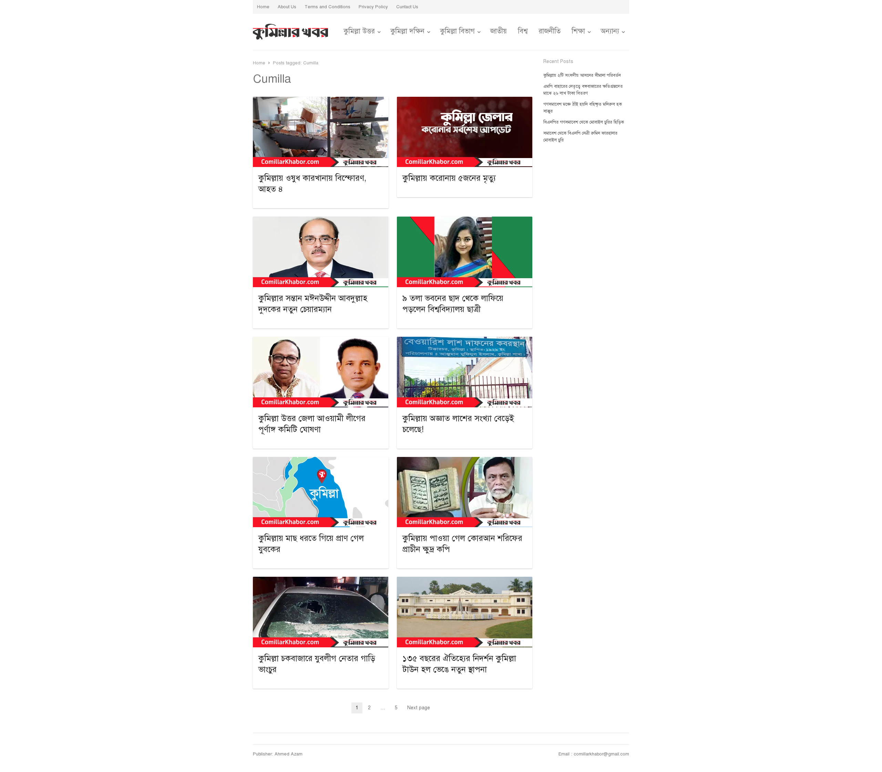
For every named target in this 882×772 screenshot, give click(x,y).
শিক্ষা (578, 31)
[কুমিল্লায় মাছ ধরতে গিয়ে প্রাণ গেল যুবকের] (320, 461)
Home (263, 7)
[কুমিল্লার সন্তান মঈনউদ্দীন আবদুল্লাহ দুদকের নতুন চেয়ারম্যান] (320, 220)
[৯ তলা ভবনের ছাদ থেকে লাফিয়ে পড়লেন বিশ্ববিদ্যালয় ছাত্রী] (464, 220)
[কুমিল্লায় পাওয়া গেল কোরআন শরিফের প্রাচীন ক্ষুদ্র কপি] (464, 461)
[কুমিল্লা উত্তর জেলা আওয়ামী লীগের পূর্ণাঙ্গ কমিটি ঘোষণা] (320, 341)
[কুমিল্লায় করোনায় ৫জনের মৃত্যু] (464, 101)
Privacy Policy (373, 7)
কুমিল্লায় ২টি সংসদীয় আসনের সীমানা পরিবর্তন (582, 75)
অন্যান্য (610, 31)
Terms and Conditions (327, 7)
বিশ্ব (522, 31)
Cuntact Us (407, 7)
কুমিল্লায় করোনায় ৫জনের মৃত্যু (449, 178)
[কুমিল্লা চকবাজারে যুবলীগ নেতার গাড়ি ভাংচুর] (320, 581)
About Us (287, 7)
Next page (418, 708)
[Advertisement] (586, 274)
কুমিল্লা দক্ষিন (407, 31)
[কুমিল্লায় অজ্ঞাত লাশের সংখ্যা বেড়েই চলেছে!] (464, 341)
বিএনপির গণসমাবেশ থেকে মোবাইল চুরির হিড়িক (583, 122)
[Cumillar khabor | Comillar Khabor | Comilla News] (290, 31)
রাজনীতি (550, 31)
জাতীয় (498, 31)
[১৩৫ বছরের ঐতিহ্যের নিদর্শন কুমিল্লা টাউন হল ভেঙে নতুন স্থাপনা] (464, 581)
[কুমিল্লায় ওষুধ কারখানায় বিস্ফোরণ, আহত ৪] (320, 101)
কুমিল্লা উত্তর (359, 31)
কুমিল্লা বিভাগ (457, 31)
